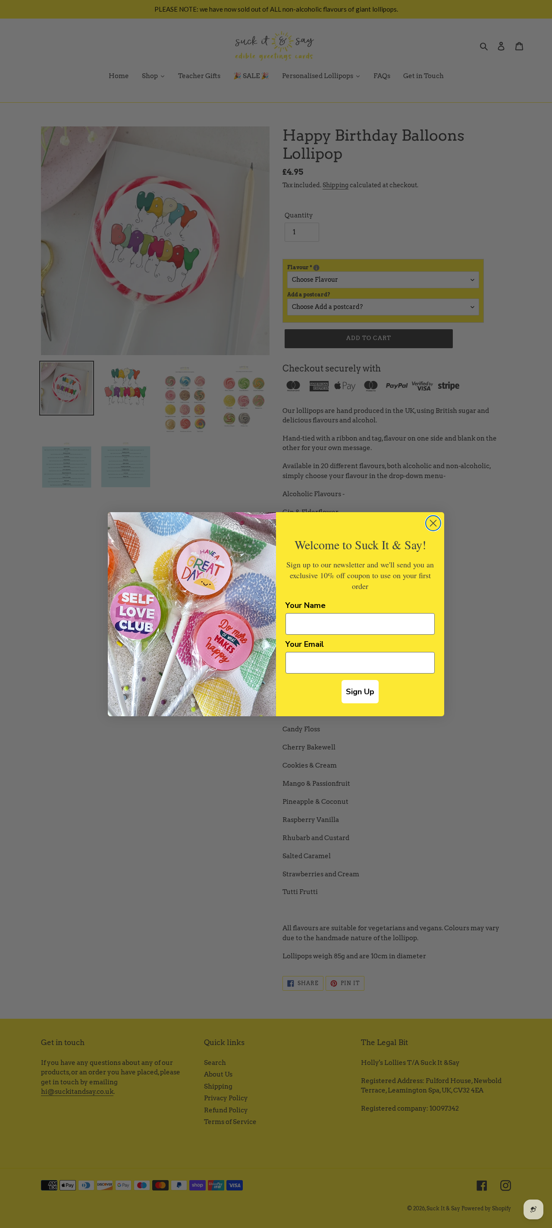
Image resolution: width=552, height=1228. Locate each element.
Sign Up (360, 691)
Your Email (304, 644)
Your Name (305, 605)
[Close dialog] (433, 523)
